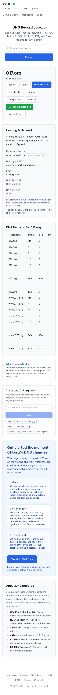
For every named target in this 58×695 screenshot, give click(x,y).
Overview (11, 675)
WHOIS (6, 8)
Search (29, 57)
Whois (12, 84)
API (50, 675)
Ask (29, 415)
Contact (38, 680)
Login (40, 15)
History (32, 99)
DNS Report (37, 675)
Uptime (34, 8)
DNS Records (41, 84)
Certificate (15, 92)
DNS (25, 8)
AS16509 (34, 155)
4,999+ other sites (30, 199)
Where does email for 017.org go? (22, 421)
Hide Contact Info (21, 106)
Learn (23, 675)
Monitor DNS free (22, 559)
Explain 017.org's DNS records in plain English (27, 432)
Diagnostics (15, 99)
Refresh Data (16, 114)
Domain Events (10, 15)
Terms (27, 680)
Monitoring (27, 15)
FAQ (17, 680)
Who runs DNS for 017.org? (19, 426)
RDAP (16, 8)
